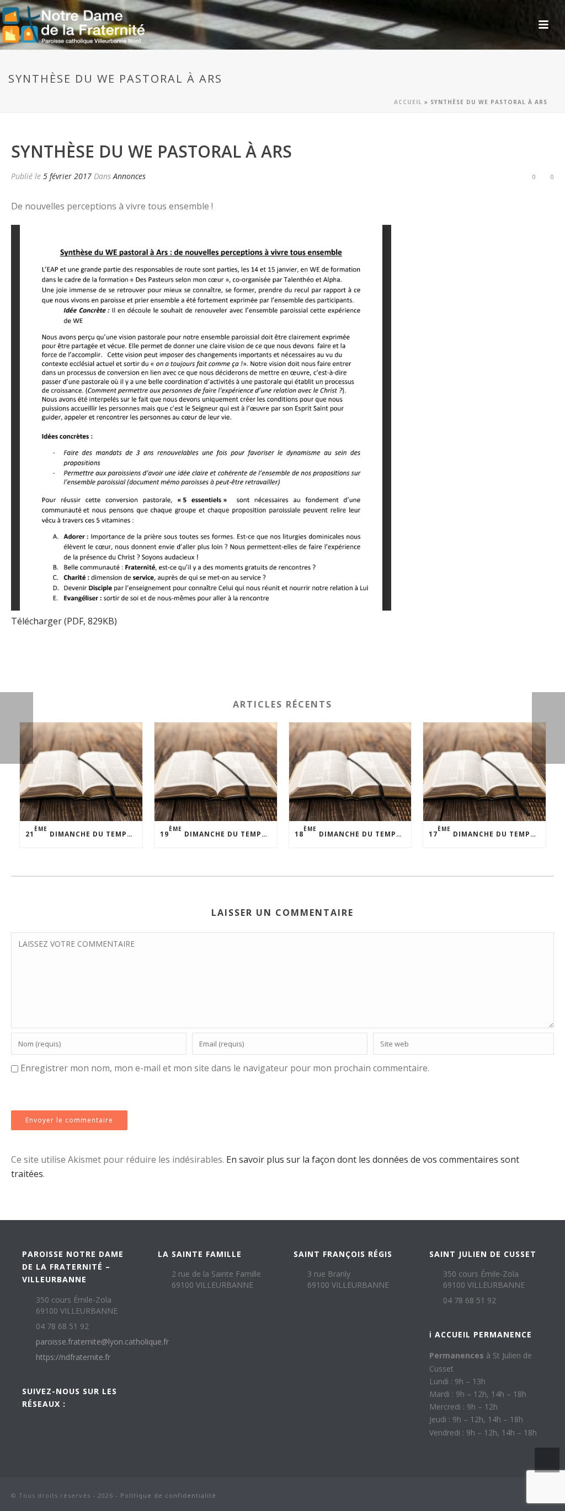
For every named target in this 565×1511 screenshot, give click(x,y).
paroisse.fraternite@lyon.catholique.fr (102, 1342)
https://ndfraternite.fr (73, 1357)
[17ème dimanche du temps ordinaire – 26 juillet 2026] (484, 771)
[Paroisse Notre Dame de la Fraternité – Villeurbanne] (73, 25)
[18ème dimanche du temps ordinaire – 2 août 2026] (350, 771)
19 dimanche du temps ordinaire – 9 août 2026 (218, 832)
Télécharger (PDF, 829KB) (64, 621)
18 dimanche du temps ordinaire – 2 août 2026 (353, 832)
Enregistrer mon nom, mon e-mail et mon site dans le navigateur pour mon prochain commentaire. (224, 1068)
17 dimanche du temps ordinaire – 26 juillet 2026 (487, 832)
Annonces (129, 176)
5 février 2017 (67, 176)
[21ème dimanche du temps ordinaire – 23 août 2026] (81, 771)
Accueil (408, 102)
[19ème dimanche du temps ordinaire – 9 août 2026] (215, 771)
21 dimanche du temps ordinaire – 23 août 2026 (83, 832)
